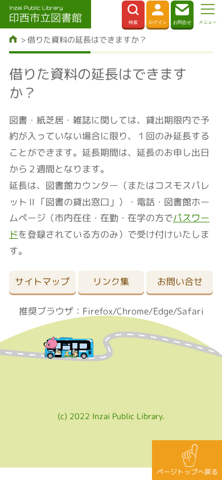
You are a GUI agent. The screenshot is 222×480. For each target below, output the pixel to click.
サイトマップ (42, 281)
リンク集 (111, 281)
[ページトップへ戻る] (187, 460)
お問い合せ (180, 281)
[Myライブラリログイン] (157, 14)
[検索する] (133, 14)
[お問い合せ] (182, 14)
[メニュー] (208, 14)
